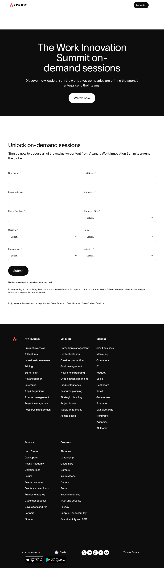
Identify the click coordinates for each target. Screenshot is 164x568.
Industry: (89, 249)
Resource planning (71, 391)
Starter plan (31, 372)
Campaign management (75, 347)
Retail (99, 391)
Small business (105, 347)
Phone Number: (16, 211)
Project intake (68, 403)
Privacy (65, 506)
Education (102, 403)
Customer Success (35, 500)
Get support (31, 457)
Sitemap (29, 519)
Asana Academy (34, 463)
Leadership (67, 457)
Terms (126, 552)
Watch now (82, 98)
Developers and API (36, 506)
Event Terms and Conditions (64, 303)
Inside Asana (68, 475)
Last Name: (90, 173)
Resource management (38, 409)
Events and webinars (37, 488)
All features (31, 354)
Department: (15, 249)
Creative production (72, 360)
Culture (65, 482)
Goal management (71, 366)
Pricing (29, 366)
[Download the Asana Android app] (55, 559)
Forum (28, 475)
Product (101, 372)
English (63, 552)
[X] (84, 552)
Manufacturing (104, 409)
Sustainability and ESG (74, 519)
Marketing (102, 354)
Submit (18, 270)
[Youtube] (106, 552)
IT (97, 366)
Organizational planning (75, 378)
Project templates (35, 494)
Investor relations (70, 494)
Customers (67, 463)
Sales (99, 378)
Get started (141, 5)
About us (66, 451)
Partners (29, 512)
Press (64, 488)
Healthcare (102, 384)
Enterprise (30, 384)
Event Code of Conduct (93, 303)
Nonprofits (102, 415)
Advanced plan (33, 378)
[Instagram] (95, 552)
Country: (13, 230)
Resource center (34, 482)
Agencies (101, 421)
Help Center (32, 451)
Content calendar (71, 354)
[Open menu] (153, 5)
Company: (90, 192)
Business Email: (16, 192)
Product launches (71, 384)
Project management (37, 403)
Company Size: (92, 211)
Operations (102, 360)
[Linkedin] (89, 552)
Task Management (71, 409)
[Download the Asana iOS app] (34, 559)
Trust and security (71, 500)
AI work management (37, 397)
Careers (65, 469)
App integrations (34, 391)
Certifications (32, 469)
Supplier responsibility (73, 512)
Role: (87, 230)
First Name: (14, 173)
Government (103, 397)
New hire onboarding (73, 372)
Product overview (35, 347)
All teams (101, 428)
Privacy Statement (36, 292)
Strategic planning (71, 397)
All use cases (68, 415)
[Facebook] (100, 552)
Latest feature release (37, 360)
